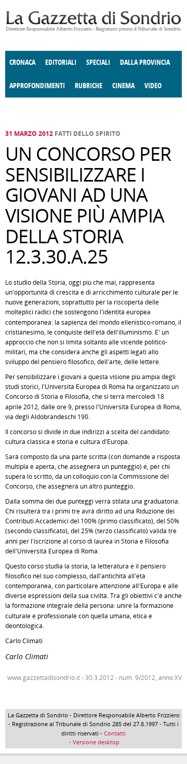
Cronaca (22, 62)
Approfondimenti (37, 85)
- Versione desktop (93, 742)
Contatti (115, 733)
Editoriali (60, 62)
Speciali (98, 62)
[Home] (93, 29)
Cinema (123, 85)
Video (153, 85)
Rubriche (88, 85)
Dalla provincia (145, 62)
